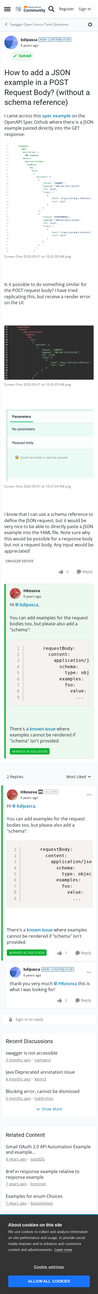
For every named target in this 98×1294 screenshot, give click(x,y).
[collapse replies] (49, 787)
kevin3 (40, 1079)
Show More (52, 1109)
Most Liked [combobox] (78, 777)
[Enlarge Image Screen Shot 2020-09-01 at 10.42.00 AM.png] (49, 198)
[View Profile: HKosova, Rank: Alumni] (12, 794)
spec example (56, 116)
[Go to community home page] (30, 9)
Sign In (85, 8)
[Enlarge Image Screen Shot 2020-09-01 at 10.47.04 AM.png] (49, 445)
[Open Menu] (90, 24)
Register (66, 8)
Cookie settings (49, 1267)
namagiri (43, 1059)
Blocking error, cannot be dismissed (42, 1091)
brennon (38, 1183)
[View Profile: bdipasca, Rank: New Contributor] (11, 42)
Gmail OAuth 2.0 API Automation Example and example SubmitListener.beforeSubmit (48, 1149)
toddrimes (44, 1098)
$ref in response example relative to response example (42, 1174)
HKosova (31, 590)
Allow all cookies (49, 1281)
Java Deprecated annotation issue (40, 1072)
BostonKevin (41, 1203)
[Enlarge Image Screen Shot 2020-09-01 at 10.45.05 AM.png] (49, 352)
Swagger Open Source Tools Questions (39, 24)
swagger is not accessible (31, 1053)
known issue (43, 729)
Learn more (63, 1250)
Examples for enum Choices (34, 1196)
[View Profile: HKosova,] (15, 593)
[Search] (51, 9)
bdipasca (29, 39)
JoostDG (37, 1159)
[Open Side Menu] (7, 9)
